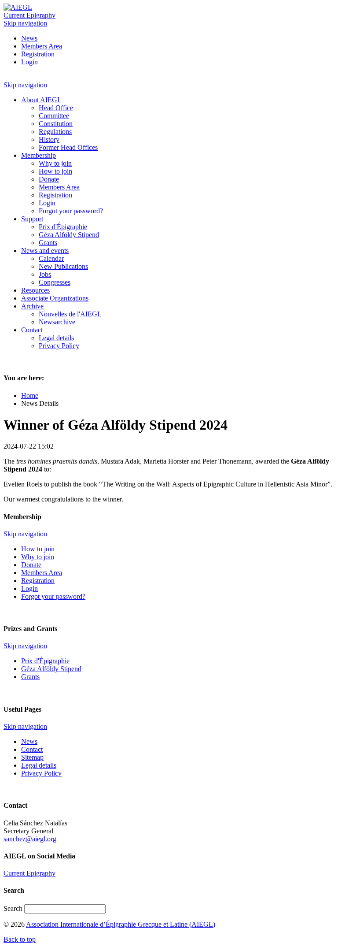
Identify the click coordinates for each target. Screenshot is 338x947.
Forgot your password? (53, 596)
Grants (30, 676)
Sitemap (32, 757)
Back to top (20, 939)
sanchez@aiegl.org (30, 839)
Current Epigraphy (29, 15)
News (29, 38)
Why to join (37, 557)
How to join (38, 549)
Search (14, 908)
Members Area (41, 46)
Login (29, 62)
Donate (31, 564)
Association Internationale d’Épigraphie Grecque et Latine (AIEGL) (120, 924)
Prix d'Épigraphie (45, 661)
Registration (38, 54)
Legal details (38, 765)
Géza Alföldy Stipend (51, 668)
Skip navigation (25, 23)
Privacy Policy (41, 773)
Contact (32, 749)
